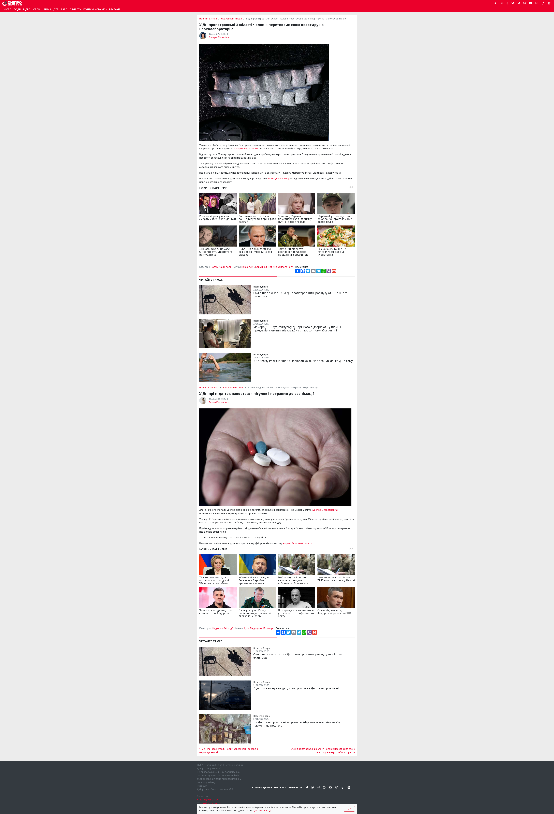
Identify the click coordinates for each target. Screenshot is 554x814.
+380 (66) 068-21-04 (207, 799)
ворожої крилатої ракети (297, 543)
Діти (246, 628)
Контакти (295, 787)
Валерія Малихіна (219, 37)
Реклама (114, 9)
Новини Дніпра (208, 18)
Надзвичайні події (231, 18)
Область (75, 9)
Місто (7, 9)
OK (349, 808)
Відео (26, 9)
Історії (37, 9)
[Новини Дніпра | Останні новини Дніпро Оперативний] (12, 3)
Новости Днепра (209, 387)
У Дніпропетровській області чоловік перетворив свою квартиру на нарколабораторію (323, 750)
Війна (47, 9)
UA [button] (495, 3)
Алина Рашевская (219, 402)
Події (17, 9)
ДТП (56, 9)
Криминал (261, 266)
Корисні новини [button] (94, 9)
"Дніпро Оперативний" (246, 148)
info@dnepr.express (211, 803)
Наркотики (247, 266)
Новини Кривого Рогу (280, 266)
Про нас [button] (279, 787)
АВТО (64, 9)
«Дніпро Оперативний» (325, 509)
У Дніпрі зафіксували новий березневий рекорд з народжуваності (228, 750)
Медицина (256, 628)
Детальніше (261, 810)
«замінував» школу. (279, 178)
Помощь (268, 628)
